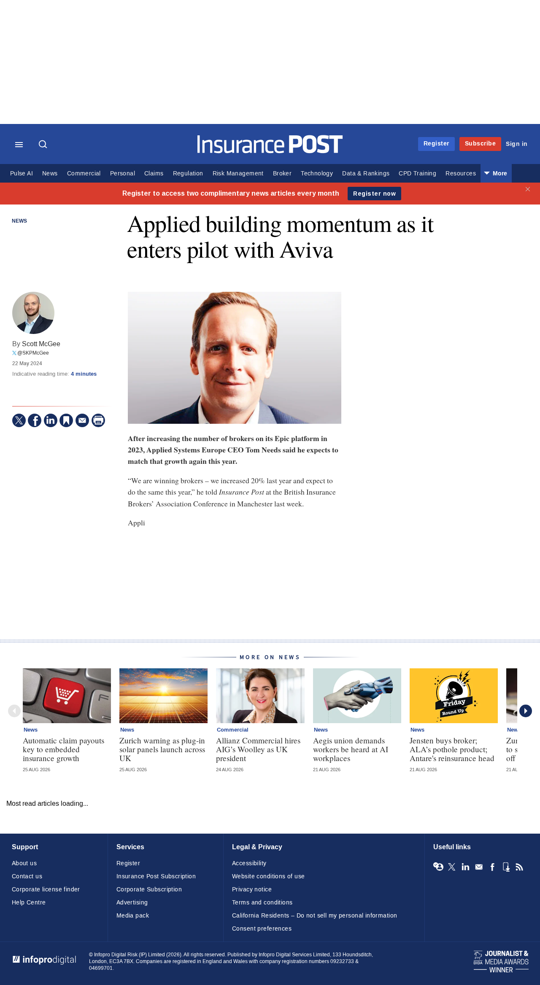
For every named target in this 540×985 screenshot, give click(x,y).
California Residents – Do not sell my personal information (314, 916)
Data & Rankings (365, 173)
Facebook (492, 867)
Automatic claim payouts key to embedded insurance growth (63, 749)
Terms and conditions (262, 903)
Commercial (84, 173)
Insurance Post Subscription (156, 876)
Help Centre (29, 903)
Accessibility (249, 863)
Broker (282, 173)
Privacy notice (252, 889)
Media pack (132, 916)
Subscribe (480, 143)
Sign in (517, 144)
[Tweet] (19, 420)
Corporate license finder (46, 889)
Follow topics (438, 867)
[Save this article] (66, 420)
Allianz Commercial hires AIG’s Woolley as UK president (258, 749)
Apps (506, 867)
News (50, 173)
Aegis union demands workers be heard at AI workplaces (350, 749)
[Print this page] (98, 420)
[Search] (44, 145)
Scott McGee (41, 344)
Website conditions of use (268, 876)
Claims (153, 173)
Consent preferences (262, 929)
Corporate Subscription (149, 889)
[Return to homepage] (270, 151)
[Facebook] (34, 420)
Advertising (132, 903)
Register (436, 143)
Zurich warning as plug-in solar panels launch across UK (162, 749)
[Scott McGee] (33, 313)
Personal (122, 173)
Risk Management (238, 173)
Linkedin (465, 867)
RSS (519, 867)
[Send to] (82, 420)
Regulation (188, 173)
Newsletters (479, 867)
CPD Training (417, 173)
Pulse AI (21, 173)
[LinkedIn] (50, 420)
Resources (461, 173)
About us (24, 863)
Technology (317, 173)
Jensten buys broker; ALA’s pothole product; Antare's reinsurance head (452, 749)
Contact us (27, 876)
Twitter (452, 867)
